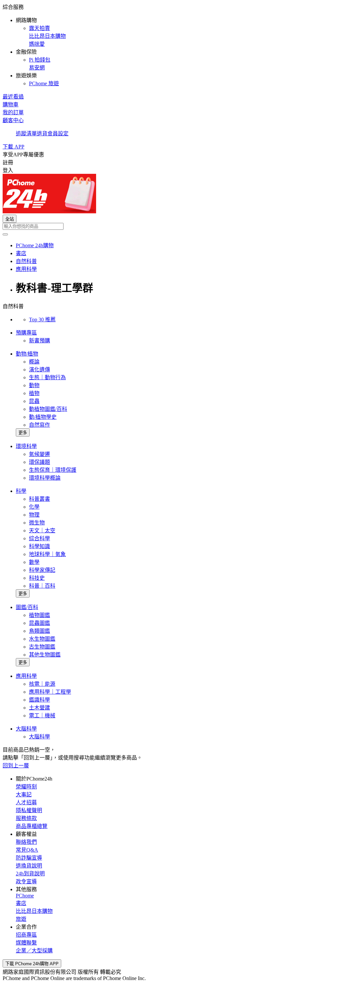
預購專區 (26, 332)
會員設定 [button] (57, 133)
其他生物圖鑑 (45, 654)
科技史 (37, 578)
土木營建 (39, 707)
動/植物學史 (43, 417)
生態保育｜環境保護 (52, 470)
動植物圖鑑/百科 (48, 409)
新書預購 (39, 340)
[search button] (5, 234)
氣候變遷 (39, 454)
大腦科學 (26, 728)
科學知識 (39, 546)
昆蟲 (34, 401)
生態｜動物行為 (47, 377)
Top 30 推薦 (42, 319)
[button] (168, 45)
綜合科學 (39, 538)
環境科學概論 (45, 478)
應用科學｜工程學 (50, 692)
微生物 (37, 522)
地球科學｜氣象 (47, 554)
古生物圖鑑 (42, 647)
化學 (34, 507)
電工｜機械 (42, 715)
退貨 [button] (42, 133)
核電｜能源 (42, 684)
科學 (21, 491)
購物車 (10, 104)
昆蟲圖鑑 (39, 623)
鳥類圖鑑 (39, 631)
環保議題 (39, 462)
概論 (34, 361)
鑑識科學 (39, 700)
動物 (34, 385)
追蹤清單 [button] (26, 133)
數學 (34, 562)
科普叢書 (39, 499)
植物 (34, 393)
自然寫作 (39, 425)
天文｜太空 (42, 530)
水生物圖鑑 (42, 639)
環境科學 (26, 446)
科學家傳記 (42, 570)
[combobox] (168, 226)
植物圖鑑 (39, 615)
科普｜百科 (42, 586)
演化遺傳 (39, 369)
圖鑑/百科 (27, 607)
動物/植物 (27, 354)
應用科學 (26, 676)
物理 (34, 515)
